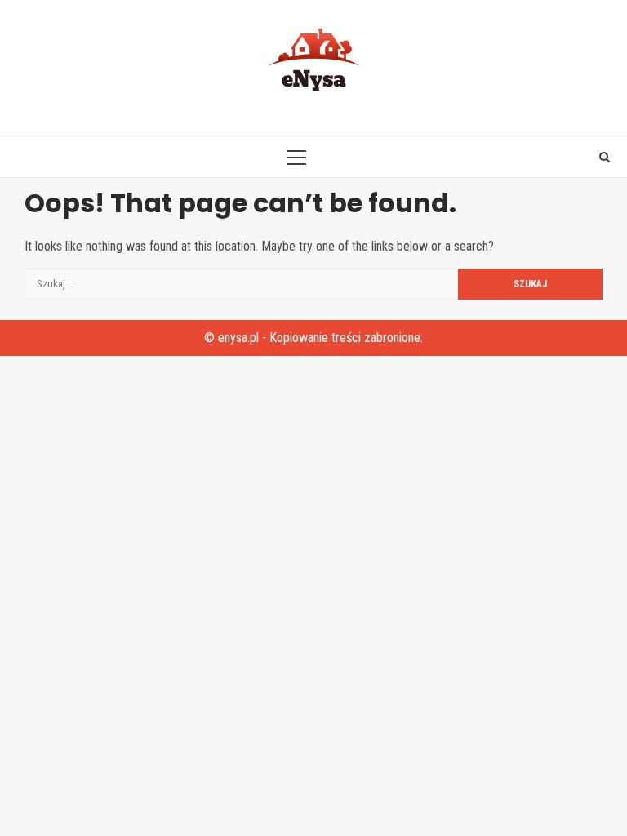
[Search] (604, 156)
